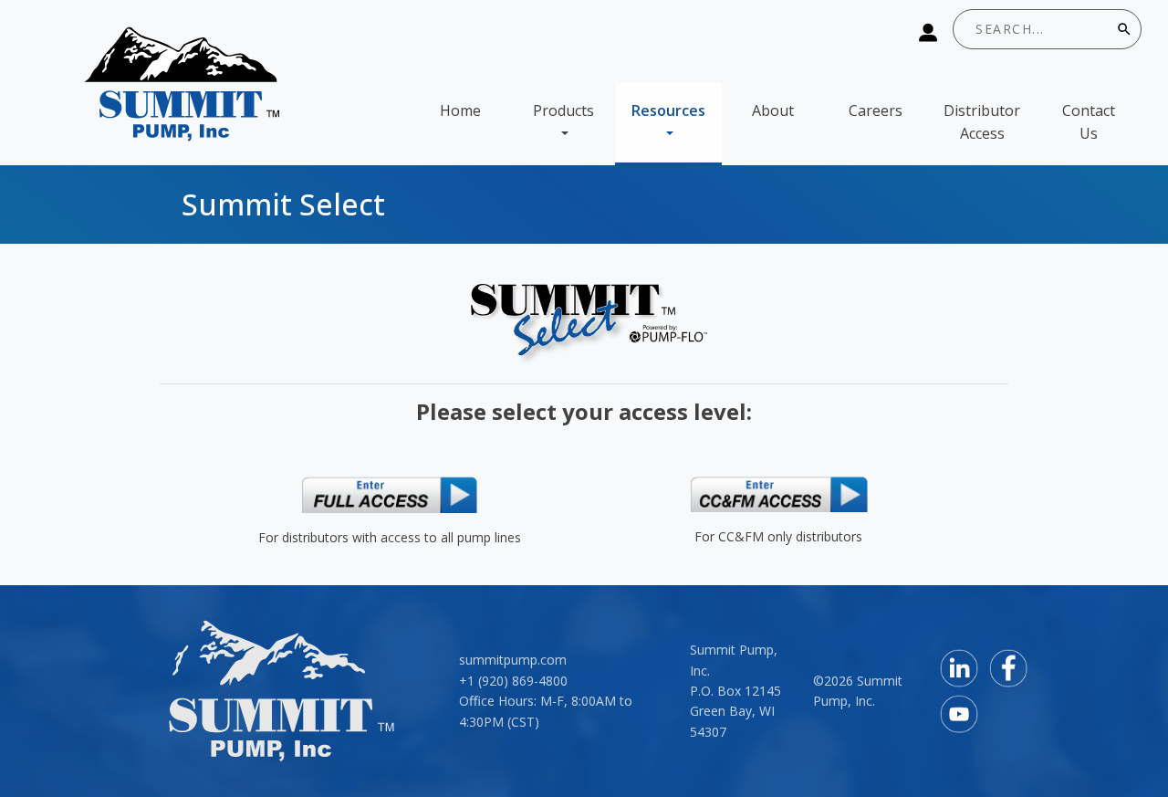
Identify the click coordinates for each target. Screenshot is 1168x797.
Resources (668, 110)
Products (563, 110)
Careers (875, 110)
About (773, 110)
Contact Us (1088, 122)
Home (460, 110)
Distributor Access (982, 122)
